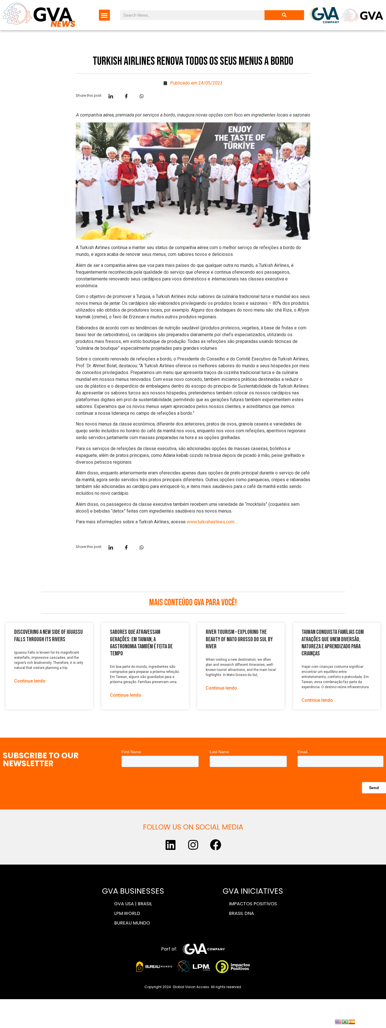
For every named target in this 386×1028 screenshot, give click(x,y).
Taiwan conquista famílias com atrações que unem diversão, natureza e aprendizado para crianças (333, 643)
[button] (104, 15)
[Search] (284, 15)
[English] (338, 1021)
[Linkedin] (170, 844)
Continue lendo (29, 681)
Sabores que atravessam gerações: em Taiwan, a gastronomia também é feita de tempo (141, 643)
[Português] (345, 1021)
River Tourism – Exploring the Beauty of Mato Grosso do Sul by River (239, 639)
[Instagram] (193, 844)
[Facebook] (215, 844)
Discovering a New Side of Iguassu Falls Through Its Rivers (48, 636)
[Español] (351, 1021)
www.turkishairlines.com (210, 521)
